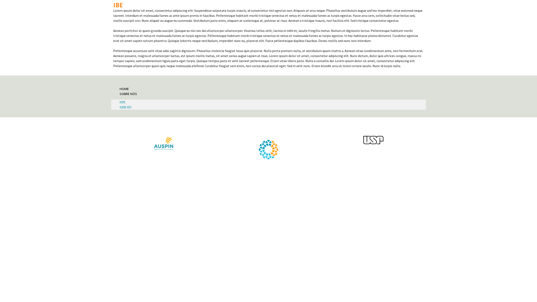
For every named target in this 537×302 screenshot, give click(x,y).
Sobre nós (128, 94)
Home (124, 89)
